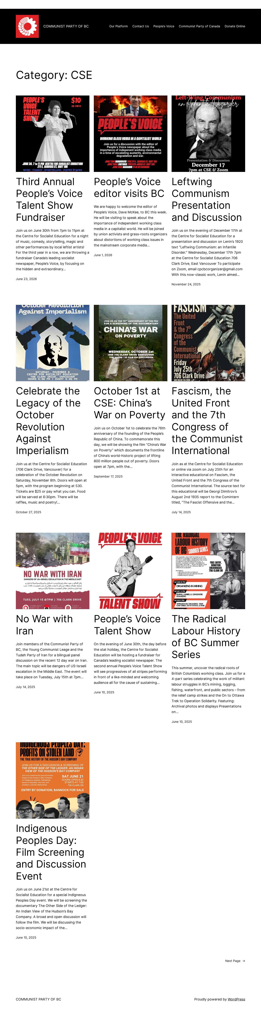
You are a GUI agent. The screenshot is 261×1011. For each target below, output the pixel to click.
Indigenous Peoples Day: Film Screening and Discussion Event (51, 852)
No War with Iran (44, 625)
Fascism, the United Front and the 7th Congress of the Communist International (207, 421)
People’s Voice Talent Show (127, 625)
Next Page (235, 961)
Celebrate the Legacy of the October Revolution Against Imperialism (48, 421)
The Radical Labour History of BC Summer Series (206, 637)
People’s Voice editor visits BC (129, 187)
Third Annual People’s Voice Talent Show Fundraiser (49, 199)
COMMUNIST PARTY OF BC (66, 26)
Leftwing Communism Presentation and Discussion (207, 199)
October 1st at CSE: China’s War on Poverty (129, 403)
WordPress (236, 999)
